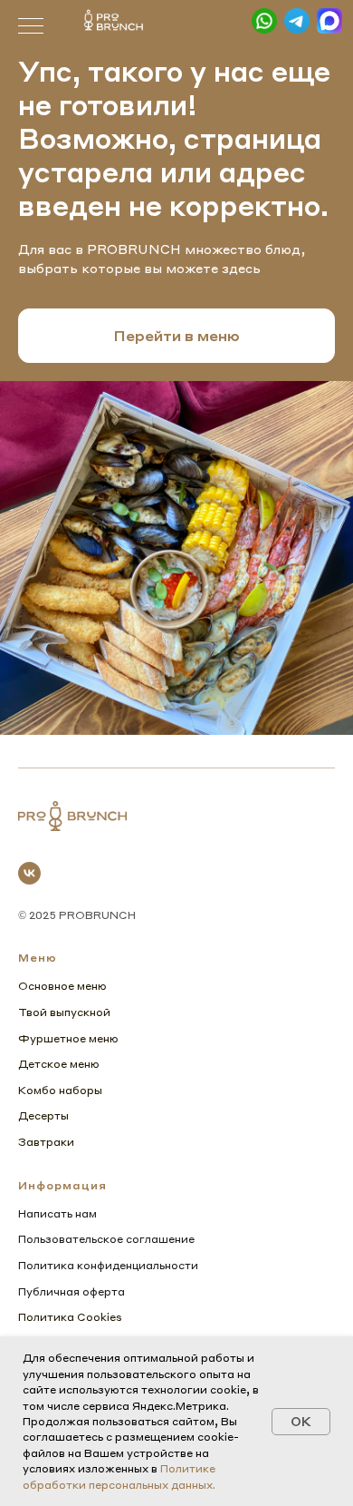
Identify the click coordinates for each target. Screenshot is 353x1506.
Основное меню (62, 986)
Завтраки (46, 1142)
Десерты (43, 1115)
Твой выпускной (64, 1012)
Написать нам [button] (57, 1213)
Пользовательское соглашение (106, 1239)
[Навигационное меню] (30, 27)
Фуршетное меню (68, 1038)
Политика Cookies (70, 1317)
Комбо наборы (60, 1090)
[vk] (29, 873)
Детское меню (59, 1064)
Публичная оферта (71, 1291)
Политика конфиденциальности (108, 1265)
